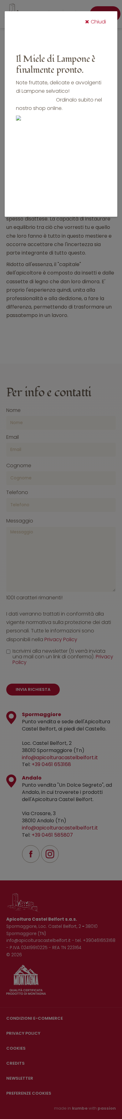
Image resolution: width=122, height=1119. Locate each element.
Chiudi (98, 21)
